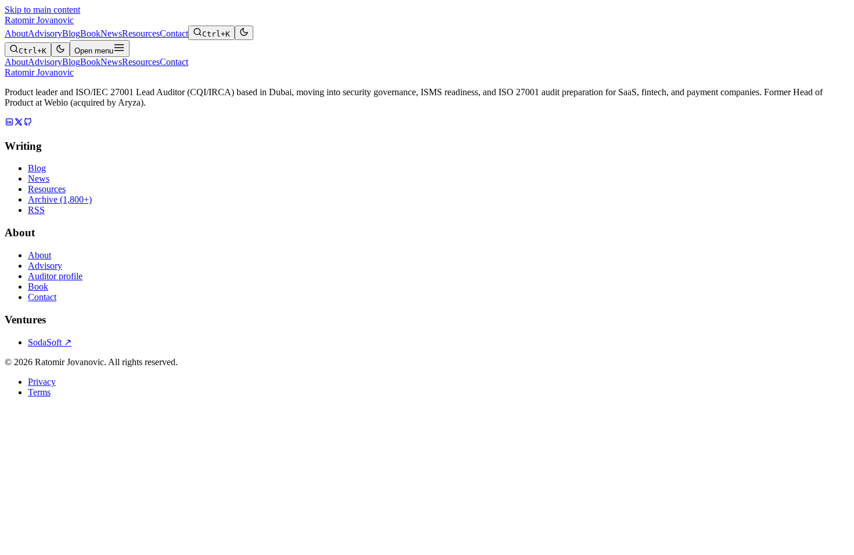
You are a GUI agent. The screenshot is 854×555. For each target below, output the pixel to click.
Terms (39, 392)
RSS (36, 210)
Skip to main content (42, 10)
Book (90, 33)
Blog (71, 33)
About (16, 33)
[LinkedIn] (9, 123)
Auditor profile (55, 276)
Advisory (45, 33)
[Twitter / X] (18, 123)
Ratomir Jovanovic (39, 20)
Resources (141, 33)
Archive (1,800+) (60, 199)
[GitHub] (28, 123)
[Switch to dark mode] (244, 33)
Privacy (42, 382)
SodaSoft (49, 342)
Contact (174, 33)
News (111, 33)
